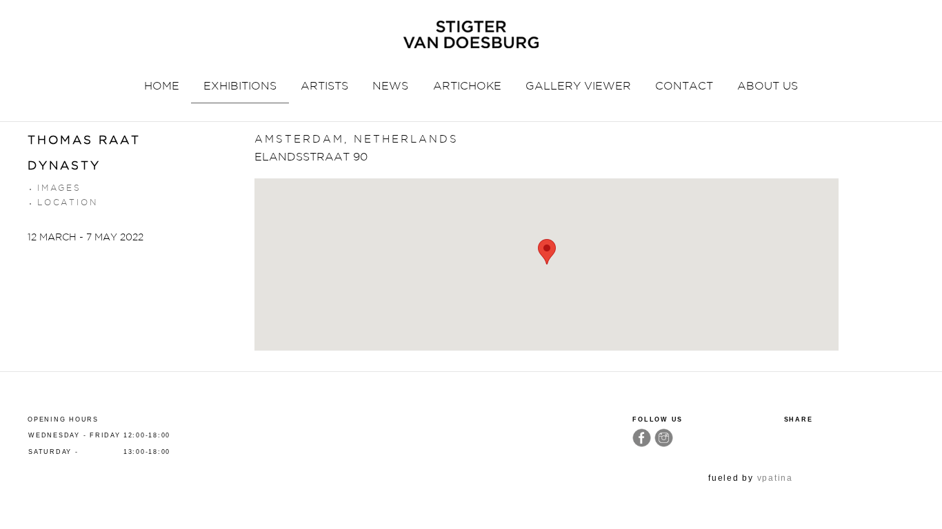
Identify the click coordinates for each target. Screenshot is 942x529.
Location (67, 202)
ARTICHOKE (467, 86)
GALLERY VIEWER (578, 86)
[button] (547, 251)
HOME (161, 86)
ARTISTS (324, 86)
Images (59, 187)
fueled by (750, 478)
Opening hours (63, 419)
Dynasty (64, 165)
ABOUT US (767, 86)
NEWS (390, 86)
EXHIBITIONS (240, 86)
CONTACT (684, 86)
